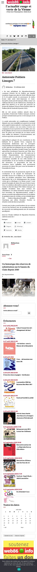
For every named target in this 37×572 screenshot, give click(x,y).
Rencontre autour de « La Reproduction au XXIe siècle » (24, 447)
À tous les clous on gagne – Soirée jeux (16, 375)
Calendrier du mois (8, 535)
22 (25, 520)
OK (19, 569)
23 (30, 520)
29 (25, 523)
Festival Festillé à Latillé (25, 398)
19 (12, 520)
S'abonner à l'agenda (19, 535)
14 (21, 518)
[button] (30, 36)
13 (17, 518)
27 (17, 523)
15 (25, 518)
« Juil (5, 527)
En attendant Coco (23, 492)
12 (12, 518)
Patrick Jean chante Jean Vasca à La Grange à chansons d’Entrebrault (25, 416)
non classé (8, 72)
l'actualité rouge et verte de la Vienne (18, 8)
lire (3, 72)
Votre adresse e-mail (10, 310)
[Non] (35, 565)
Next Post (6, 255)
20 (17, 520)
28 (21, 523)
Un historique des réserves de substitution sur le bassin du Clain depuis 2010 (16, 267)
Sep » (22, 527)
